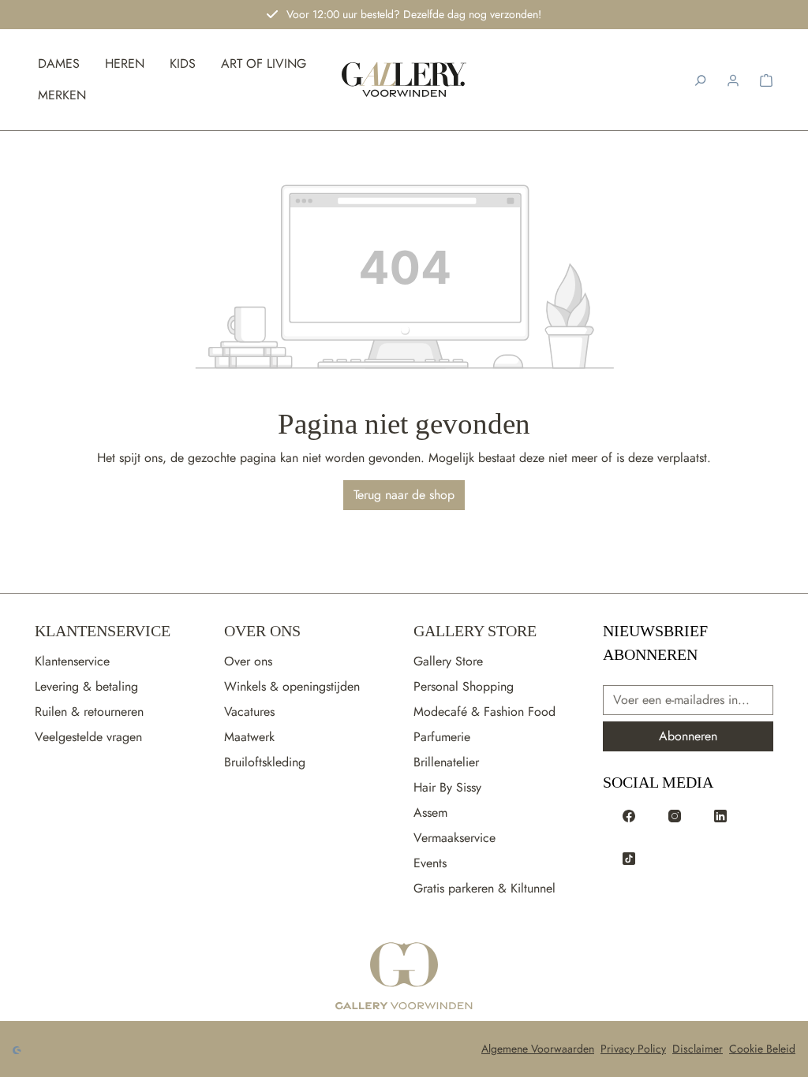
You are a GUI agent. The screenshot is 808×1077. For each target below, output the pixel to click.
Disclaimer (697, 1049)
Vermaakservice (454, 838)
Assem (430, 812)
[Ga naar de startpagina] (404, 977)
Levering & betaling (86, 686)
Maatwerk (249, 737)
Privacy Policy (633, 1049)
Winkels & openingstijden (292, 686)
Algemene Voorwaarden (537, 1049)
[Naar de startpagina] (404, 80)
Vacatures (249, 711)
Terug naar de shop (404, 495)
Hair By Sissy (447, 787)
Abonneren (688, 736)
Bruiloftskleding (264, 762)
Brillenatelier (446, 762)
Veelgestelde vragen (88, 737)
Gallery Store (475, 630)
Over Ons (262, 630)
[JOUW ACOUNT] (733, 80)
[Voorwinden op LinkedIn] (720, 815)
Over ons (248, 661)
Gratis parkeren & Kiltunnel (484, 888)
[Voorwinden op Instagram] (674, 815)
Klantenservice (102, 630)
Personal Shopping (463, 686)
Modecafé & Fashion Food (484, 711)
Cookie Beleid (762, 1049)
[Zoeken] (699, 80)
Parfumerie (441, 737)
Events (430, 863)
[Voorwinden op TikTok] (628, 858)
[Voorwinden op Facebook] (628, 815)
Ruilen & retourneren (89, 711)
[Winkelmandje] (766, 80)
